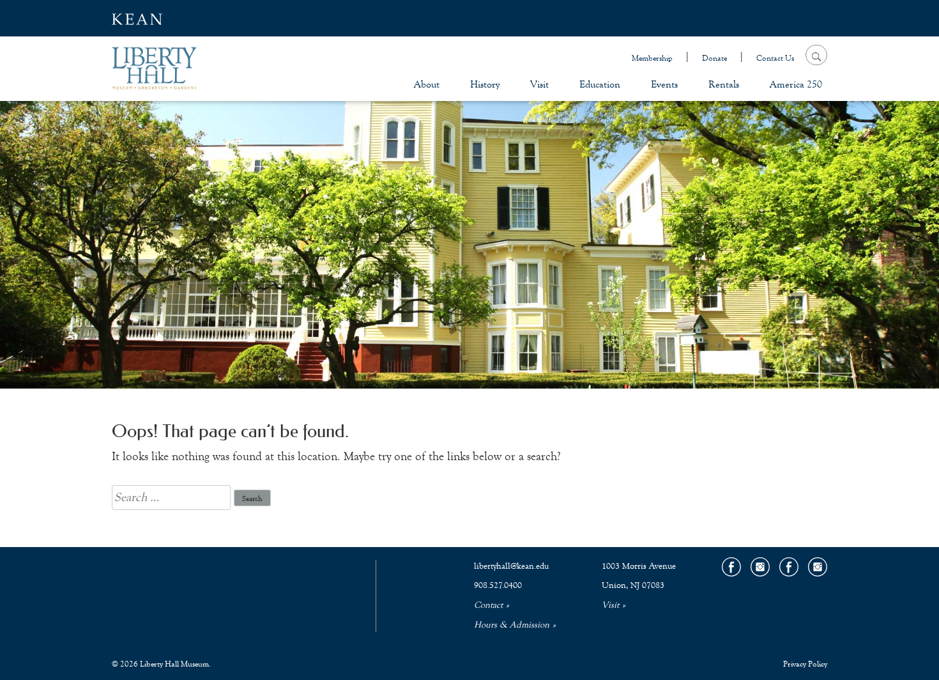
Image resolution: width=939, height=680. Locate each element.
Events (664, 84)
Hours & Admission (511, 625)
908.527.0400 (498, 585)
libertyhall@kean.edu (511, 566)
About (426, 84)
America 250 (796, 84)
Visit (539, 84)
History (485, 84)
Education (599, 84)
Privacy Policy (805, 664)
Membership (652, 58)
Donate (714, 58)
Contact (488, 605)
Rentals (723, 84)
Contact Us (775, 58)
